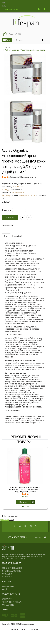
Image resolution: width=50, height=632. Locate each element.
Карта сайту (8, 605)
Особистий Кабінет (12, 568)
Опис (5, 236)
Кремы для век (11, 516)
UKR (4, 3)
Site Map (33, 629)
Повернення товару (12, 602)
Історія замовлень (11, 571)
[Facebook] (15, 526)
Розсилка (7, 576)
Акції (4, 589)
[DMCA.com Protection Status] (7, 519)
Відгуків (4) (17, 236)
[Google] (25, 526)
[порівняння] (28, 506)
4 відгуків (14, 177)
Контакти (7, 599)
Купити (10, 217)
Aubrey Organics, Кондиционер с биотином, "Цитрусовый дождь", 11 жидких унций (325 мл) (25, 489)
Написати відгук (28, 177)
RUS (4, 6)
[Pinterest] (31, 526)
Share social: (7, 225)
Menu (7, 40)
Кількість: (6, 210)
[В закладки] (22, 506)
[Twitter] (20, 526)
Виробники (8, 586)
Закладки (7, 574)
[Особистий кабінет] (39, 9)
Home (7, 47)
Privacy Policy (18, 629)
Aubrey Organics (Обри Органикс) (27, 183)
